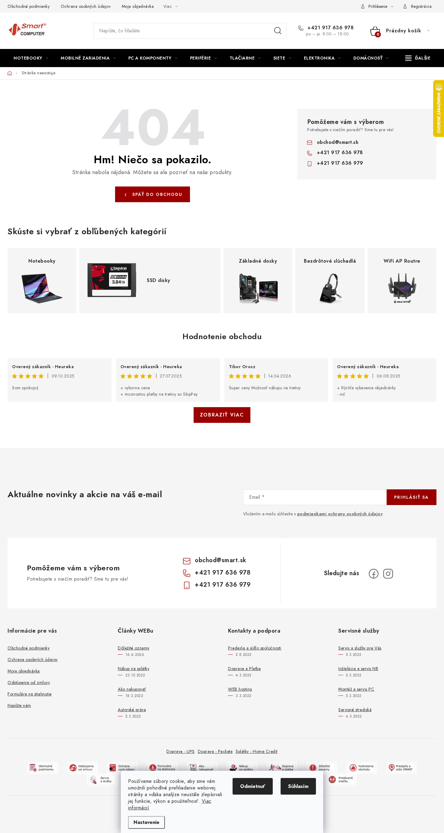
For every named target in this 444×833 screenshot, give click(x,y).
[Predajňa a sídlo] (401, 767)
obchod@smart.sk (338, 142)
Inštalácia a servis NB (358, 669)
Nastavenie (146, 822)
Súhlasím (298, 786)
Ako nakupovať (132, 689)
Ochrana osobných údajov (86, 6)
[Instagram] (388, 574)
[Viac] (418, 58)
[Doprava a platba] (282, 767)
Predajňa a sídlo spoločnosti (254, 648)
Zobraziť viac (222, 414)
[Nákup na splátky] (242, 767)
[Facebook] (373, 574)
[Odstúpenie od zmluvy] (82, 767)
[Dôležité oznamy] (322, 767)
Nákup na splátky (133, 669)
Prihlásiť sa (411, 497)
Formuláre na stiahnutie (30, 694)
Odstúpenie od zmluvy (29, 682)
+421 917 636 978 (330, 28)
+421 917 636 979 (340, 163)
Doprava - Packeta (215, 751)
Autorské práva (132, 710)
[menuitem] (31, 58)
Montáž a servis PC (356, 689)
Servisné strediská (355, 710)
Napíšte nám (19, 705)
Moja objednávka (138, 6)
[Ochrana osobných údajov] (122, 767)
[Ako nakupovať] (202, 767)
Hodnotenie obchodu (222, 336)
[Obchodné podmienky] (42, 767)
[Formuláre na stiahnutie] (162, 767)
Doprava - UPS (180, 751)
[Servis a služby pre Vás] (102, 779)
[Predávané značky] (342, 779)
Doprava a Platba (244, 669)
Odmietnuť (252, 786)
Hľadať (277, 31)
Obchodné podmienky (29, 6)
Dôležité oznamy (134, 648)
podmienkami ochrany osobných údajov (340, 514)
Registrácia (421, 6)
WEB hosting (240, 689)
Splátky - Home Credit (257, 751)
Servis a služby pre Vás (359, 648)
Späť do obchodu (157, 194)
